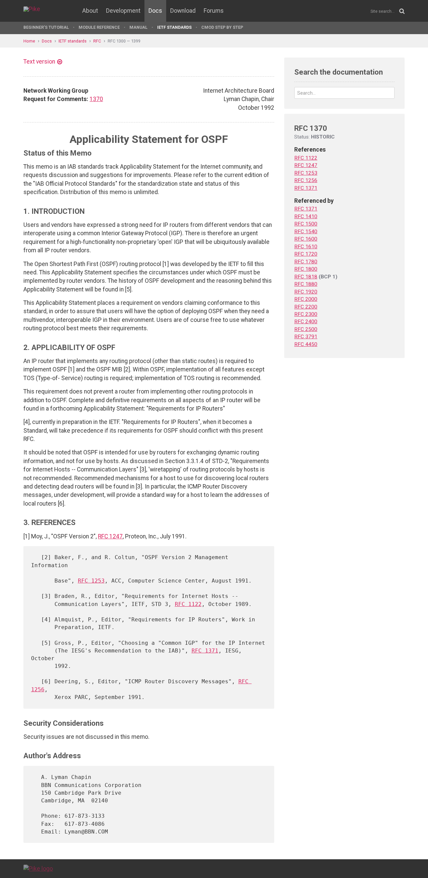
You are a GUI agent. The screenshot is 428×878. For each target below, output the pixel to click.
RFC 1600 (305, 239)
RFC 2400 (305, 322)
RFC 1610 (305, 247)
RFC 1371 (205, 650)
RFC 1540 (305, 232)
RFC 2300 (305, 314)
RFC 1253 (91, 581)
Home (29, 40)
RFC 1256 (305, 180)
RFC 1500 (305, 224)
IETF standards (174, 27)
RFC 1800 (305, 269)
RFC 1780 (305, 262)
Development (123, 10)
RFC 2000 (305, 299)
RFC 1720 (305, 254)
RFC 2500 (305, 329)
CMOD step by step (222, 27)
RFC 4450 (305, 344)
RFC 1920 (305, 292)
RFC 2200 (305, 307)
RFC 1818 (305, 277)
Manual (138, 27)
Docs (155, 10)
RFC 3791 (305, 337)
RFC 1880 (305, 284)
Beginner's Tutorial (46, 27)
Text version (39, 61)
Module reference (99, 27)
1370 (96, 99)
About (90, 10)
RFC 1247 (110, 536)
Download (183, 10)
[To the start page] (38, 868)
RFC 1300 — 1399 (124, 40)
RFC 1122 (188, 604)
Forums (214, 10)
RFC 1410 (305, 216)
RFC (97, 40)
